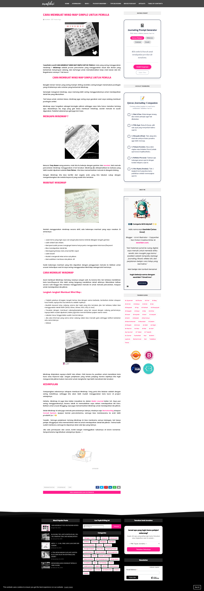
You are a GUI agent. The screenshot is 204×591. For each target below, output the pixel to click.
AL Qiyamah (129, 300)
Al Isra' (144, 314)
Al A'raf (147, 300)
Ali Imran (137, 325)
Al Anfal (144, 304)
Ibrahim (151, 335)
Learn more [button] (68, 587)
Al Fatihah (144, 307)
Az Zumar (128, 335)
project (116, 570)
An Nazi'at (128, 328)
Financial (108, 545)
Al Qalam (151, 321)
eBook (105, 566)
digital (98, 566)
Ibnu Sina (100, 549)
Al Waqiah (128, 325)
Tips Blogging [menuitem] (115, 3)
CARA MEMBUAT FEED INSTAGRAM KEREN (64, 525)
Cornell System (49, 413)
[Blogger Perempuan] (149, 355)
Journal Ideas (88, 552)
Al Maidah (136, 318)
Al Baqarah (128, 307)
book (111, 563)
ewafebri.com (142, 242)
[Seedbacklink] (135, 355)
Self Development (102, 559)
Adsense (104, 538)
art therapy (103, 563)
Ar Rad (144, 328)
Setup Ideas (114, 559)
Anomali (95, 542)
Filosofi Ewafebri (89, 545)
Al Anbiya (137, 304)
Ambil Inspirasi (142, 67)
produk (98, 570)
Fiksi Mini (112, 542)
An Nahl (145, 325)
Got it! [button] (197, 587)
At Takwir (139, 332)
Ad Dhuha (139, 300)
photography (88, 570)
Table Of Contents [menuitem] (155, 3)
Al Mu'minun (146, 318)
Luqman (127, 339)
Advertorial (113, 538)
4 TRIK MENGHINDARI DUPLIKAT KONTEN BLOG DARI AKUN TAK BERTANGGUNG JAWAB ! (64, 554)
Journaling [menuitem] (76, 3)
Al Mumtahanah (130, 321)
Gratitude (138, 42)
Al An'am (128, 304)
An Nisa (136, 328)
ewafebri (47, 19)
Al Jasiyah (152, 314)
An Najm (153, 325)
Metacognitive (112, 552)
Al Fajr (137, 307)
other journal (113, 566)
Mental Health (100, 552)
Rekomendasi (88, 559)
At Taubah (147, 332)
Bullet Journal (98, 401)
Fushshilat (137, 335)
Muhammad (137, 339)
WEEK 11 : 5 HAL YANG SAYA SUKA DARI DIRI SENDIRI (65, 544)
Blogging (103, 542)
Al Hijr (144, 311)
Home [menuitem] (67, 3)
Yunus (127, 342)
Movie (94, 556)
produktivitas (49, 487)
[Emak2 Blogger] (148, 369)
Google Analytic (89, 549)
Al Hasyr (137, 311)
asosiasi (106, 165)
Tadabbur (152, 339)
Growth (147, 42)
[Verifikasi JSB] (136, 369)
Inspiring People (111, 549)
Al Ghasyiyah (155, 307)
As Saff (151, 328)
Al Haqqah (128, 311)
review (86, 573)
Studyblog (61, 487)
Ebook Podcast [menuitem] (130, 3)
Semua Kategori (137, 38)
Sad (145, 339)
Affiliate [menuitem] (142, 3)
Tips (69, 487)
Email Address (131, 570)
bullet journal (88, 566)
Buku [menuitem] (87, 3)
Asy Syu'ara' (129, 332)
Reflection (150, 38)
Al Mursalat (142, 321)
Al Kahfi (127, 318)
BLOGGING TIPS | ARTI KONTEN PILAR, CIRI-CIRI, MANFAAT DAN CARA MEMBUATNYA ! (64, 535)
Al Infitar (151, 311)
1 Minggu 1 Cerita (89, 538)
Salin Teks (142, 72)
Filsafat (99, 545)
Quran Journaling (104, 556)
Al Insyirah (136, 314)
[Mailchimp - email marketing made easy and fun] (155, 579)
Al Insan (127, 314)
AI (98, 538)
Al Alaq (154, 300)
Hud (145, 335)
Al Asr (152, 304)
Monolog (87, 556)
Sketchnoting (107, 411)
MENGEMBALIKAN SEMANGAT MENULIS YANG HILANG (64, 564)
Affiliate (86, 542)
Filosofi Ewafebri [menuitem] (99, 3)
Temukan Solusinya (143, 549)
